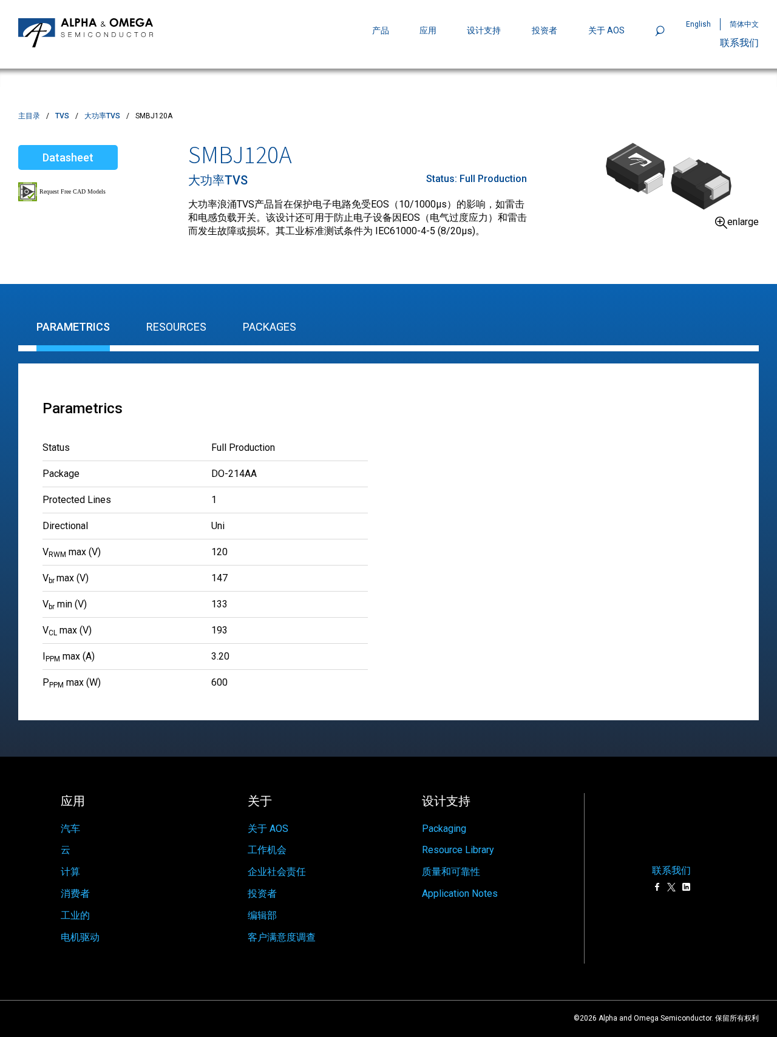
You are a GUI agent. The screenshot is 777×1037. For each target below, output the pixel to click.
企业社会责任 (277, 871)
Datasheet (67, 157)
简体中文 (744, 24)
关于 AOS (268, 828)
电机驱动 (80, 937)
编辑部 (262, 915)
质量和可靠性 (451, 871)
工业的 (75, 915)
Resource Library (458, 850)
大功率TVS (102, 116)
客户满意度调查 (282, 937)
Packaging (444, 828)
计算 (70, 871)
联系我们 (739, 43)
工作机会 (267, 850)
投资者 (544, 30)
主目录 (29, 116)
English (698, 24)
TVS (62, 116)
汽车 (70, 828)
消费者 (75, 893)
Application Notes (460, 893)
